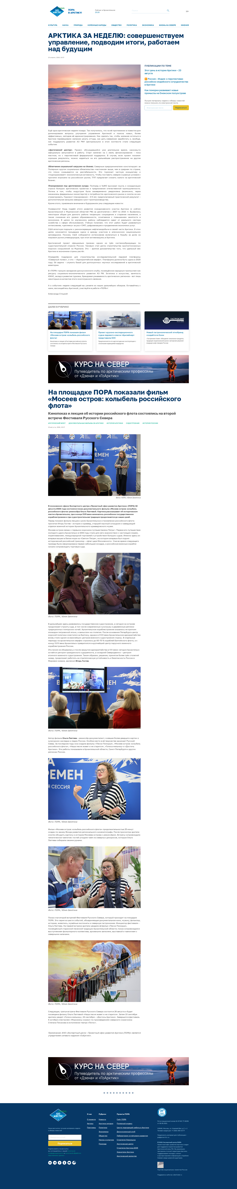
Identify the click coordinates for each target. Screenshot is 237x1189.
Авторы (90, 1123)
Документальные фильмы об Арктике (86, 423)
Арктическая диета (125, 1144)
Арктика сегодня (106, 1123)
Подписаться (181, 108)
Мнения (185, 25)
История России (150, 423)
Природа (78, 25)
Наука (65, 25)
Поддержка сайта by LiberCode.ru (169, 1175)
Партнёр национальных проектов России (172, 1170)
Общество (116, 25)
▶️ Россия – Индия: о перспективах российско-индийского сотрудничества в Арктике (166, 81)
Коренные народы (97, 25)
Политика (132, 25)
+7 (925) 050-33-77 (178, 1131)
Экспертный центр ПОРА (172, 1142)
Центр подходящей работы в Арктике (133, 1127)
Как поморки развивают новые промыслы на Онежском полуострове (165, 91)
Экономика (148, 25)
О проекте (91, 1119)
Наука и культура (106, 1140)
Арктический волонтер (127, 1156)
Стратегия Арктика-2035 (127, 1148)
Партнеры (91, 1127)
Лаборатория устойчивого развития (132, 1136)
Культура (52, 25)
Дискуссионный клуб (126, 1132)
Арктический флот (57, 423)
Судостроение (132, 423)
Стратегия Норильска (126, 1140)
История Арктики (115, 423)
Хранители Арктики (125, 1152)
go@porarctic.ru (163, 1137)
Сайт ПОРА (121, 1119)
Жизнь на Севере (167, 25)
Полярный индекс (124, 1123)
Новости (102, 1119)
